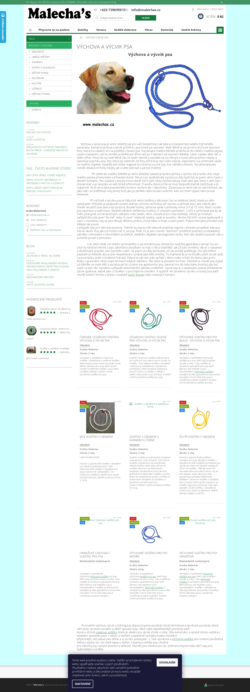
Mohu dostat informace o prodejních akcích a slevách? (45, 181)
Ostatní (34, 103)
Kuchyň (36, 83)
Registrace (218, 9)
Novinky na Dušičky (38, 132)
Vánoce (101, 29)
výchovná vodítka (182, 639)
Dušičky (83, 29)
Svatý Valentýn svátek (40, 284)
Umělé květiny (191, 29)
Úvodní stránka (30, 30)
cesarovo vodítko (106, 632)
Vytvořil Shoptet (216, 685)
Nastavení (82, 684)
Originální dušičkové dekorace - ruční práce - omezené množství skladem (47, 150)
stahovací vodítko (99, 576)
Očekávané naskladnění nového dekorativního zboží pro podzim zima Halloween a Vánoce (47, 266)
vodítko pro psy (148, 576)
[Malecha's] (59, 14)
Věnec (149, 29)
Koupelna (38, 78)
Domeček (167, 29)
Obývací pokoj (41, 93)
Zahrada (37, 62)
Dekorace (38, 51)
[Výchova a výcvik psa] (150, 96)
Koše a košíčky (35, 139)
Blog (30, 246)
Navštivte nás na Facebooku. (46, 230)
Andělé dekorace (125, 29)
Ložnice (37, 88)
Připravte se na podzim (54, 29)
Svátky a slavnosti (43, 67)
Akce (32, 38)
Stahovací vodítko (204, 371)
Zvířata (36, 109)
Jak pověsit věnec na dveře (43, 255)
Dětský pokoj (40, 72)
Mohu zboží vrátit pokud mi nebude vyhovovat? (44, 189)
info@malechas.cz (40, 215)
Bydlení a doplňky (40, 45)
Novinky (32, 122)
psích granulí (136, 275)
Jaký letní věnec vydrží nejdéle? (46, 175)
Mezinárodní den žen (40, 277)
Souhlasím (167, 662)
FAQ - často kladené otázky (48, 168)
